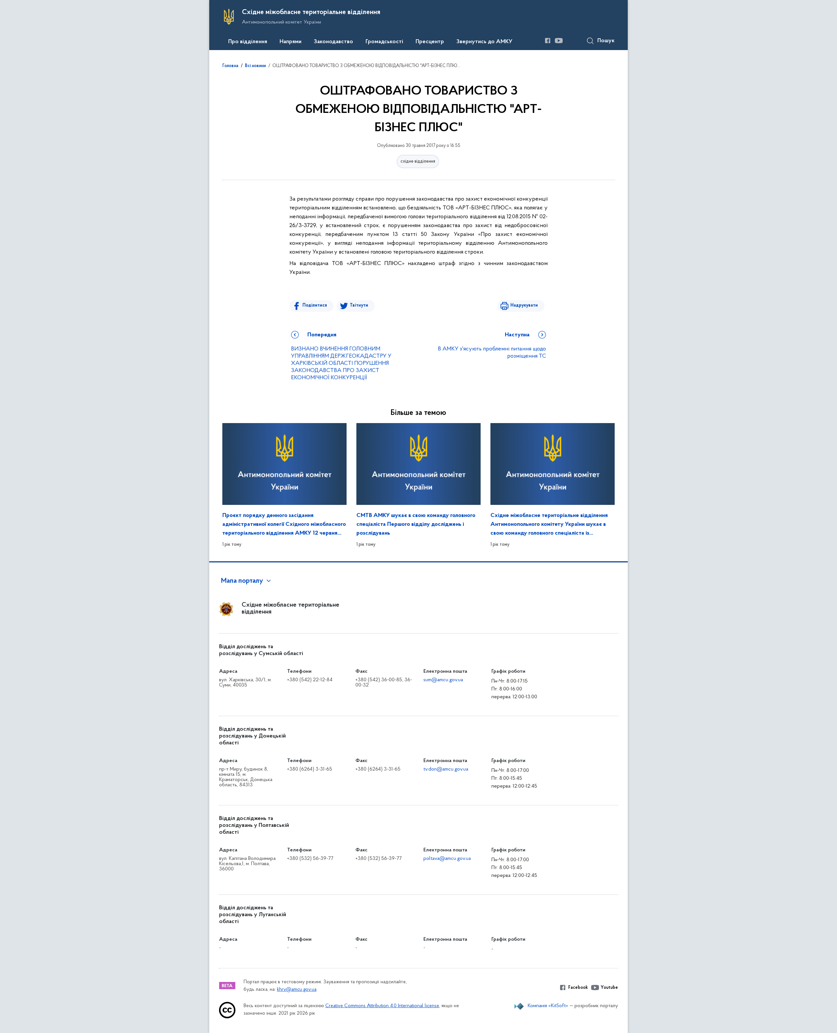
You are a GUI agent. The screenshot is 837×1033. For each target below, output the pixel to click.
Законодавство (333, 42)
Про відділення (247, 42)
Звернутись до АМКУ (484, 42)
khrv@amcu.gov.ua (296, 989)
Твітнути (359, 305)
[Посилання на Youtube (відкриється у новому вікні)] (559, 41)
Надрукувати (524, 305)
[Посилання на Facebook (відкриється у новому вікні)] (548, 41)
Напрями (290, 42)
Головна (230, 66)
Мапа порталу (242, 581)
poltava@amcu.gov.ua (447, 858)
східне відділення (418, 161)
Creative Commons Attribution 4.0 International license (382, 1006)
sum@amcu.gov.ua (443, 680)
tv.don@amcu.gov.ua (445, 769)
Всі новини (255, 66)
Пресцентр (430, 42)
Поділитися (314, 305)
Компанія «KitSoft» (548, 1005)
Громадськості (384, 42)
